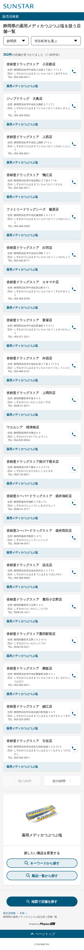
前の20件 (25, 780)
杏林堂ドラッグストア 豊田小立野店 (34, 599)
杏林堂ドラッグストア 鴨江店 (29, 175)
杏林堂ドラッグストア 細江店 (29, 706)
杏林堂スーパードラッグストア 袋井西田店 (39, 530)
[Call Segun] (73, 71)
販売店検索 (9, 913)
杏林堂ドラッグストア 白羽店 (29, 247)
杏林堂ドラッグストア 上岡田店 (31, 392)
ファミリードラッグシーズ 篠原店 (33, 209)
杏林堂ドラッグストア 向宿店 (29, 358)
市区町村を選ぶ (45, 40)
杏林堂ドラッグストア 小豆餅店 (31, 64)
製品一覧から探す (45, 875)
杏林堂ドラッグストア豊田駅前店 (31, 633)
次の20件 (59, 780)
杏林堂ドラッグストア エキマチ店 (33, 282)
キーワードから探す (45, 863)
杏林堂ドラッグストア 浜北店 (29, 565)
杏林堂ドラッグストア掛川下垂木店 (33, 461)
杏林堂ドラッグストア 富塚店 (29, 320)
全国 (22, 913)
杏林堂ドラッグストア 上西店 (29, 137)
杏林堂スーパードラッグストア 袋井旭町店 (39, 496)
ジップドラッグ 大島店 (24, 98)
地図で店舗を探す (44, 901)
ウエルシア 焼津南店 (23, 427)
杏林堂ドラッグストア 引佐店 (29, 741)
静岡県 (12, 40)
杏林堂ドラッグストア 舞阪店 (29, 668)
